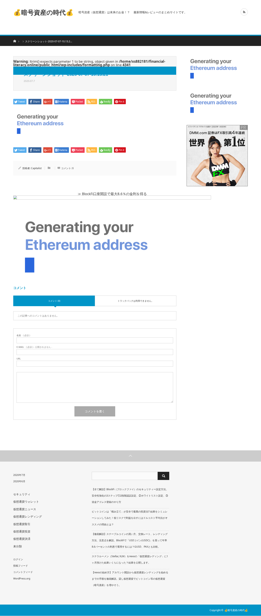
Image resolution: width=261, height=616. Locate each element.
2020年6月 (19, 481)
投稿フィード (20, 565)
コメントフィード (23, 572)
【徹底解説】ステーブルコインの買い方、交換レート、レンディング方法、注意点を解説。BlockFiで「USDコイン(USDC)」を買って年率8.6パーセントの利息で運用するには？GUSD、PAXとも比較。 (130, 540)
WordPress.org (21, 578)
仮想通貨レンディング (27, 516)
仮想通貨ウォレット (26, 501)
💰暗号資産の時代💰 (43, 12)
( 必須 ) (23, 335)
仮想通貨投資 (21, 531)
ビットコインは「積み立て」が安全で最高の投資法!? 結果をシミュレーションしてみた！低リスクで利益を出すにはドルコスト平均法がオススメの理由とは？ (130, 518)
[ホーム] (14, 40)
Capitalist (36, 168)
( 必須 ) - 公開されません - (34, 347)
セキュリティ (21, 494)
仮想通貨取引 (21, 524)
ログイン (18, 559)
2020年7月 (19, 475)
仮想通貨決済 (21, 539)
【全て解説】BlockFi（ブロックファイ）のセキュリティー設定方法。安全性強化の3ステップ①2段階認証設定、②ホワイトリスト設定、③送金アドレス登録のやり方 (130, 496)
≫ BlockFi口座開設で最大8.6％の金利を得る (112, 193)
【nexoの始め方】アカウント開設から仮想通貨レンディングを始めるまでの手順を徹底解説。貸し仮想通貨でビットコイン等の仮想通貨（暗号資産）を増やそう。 (130, 579)
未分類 (17, 546)
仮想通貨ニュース (24, 509)
